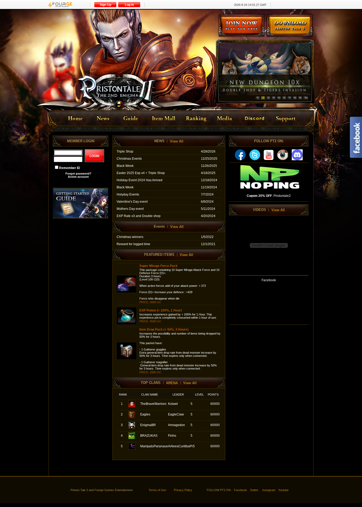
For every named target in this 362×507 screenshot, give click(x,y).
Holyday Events (128, 194)
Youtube (283, 490)
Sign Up (105, 5)
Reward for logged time (133, 244)
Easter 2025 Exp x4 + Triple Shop (141, 173)
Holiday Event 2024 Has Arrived (139, 180)
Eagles (145, 414)
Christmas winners (130, 237)
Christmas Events (129, 159)
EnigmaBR (148, 425)
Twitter (254, 490)
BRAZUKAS (148, 435)
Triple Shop (125, 151)
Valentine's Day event (132, 201)
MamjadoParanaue (154, 446)
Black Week (125, 166)
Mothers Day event (130, 209)
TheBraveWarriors (153, 404)
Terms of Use (157, 490)
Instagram (268, 490)
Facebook (240, 490)
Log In (129, 5)
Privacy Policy (183, 490)
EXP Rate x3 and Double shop (139, 216)
